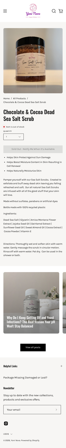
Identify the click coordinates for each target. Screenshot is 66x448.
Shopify (35, 440)
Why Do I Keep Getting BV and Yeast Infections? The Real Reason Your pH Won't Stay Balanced (31, 321)
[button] (53, 11)
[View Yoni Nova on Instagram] (5, 423)
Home (6, 98)
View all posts (33, 347)
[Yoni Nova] (33, 11)
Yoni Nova (15, 440)
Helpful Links (10, 366)
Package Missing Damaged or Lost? (25, 377)
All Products (19, 98)
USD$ (6, 434)
